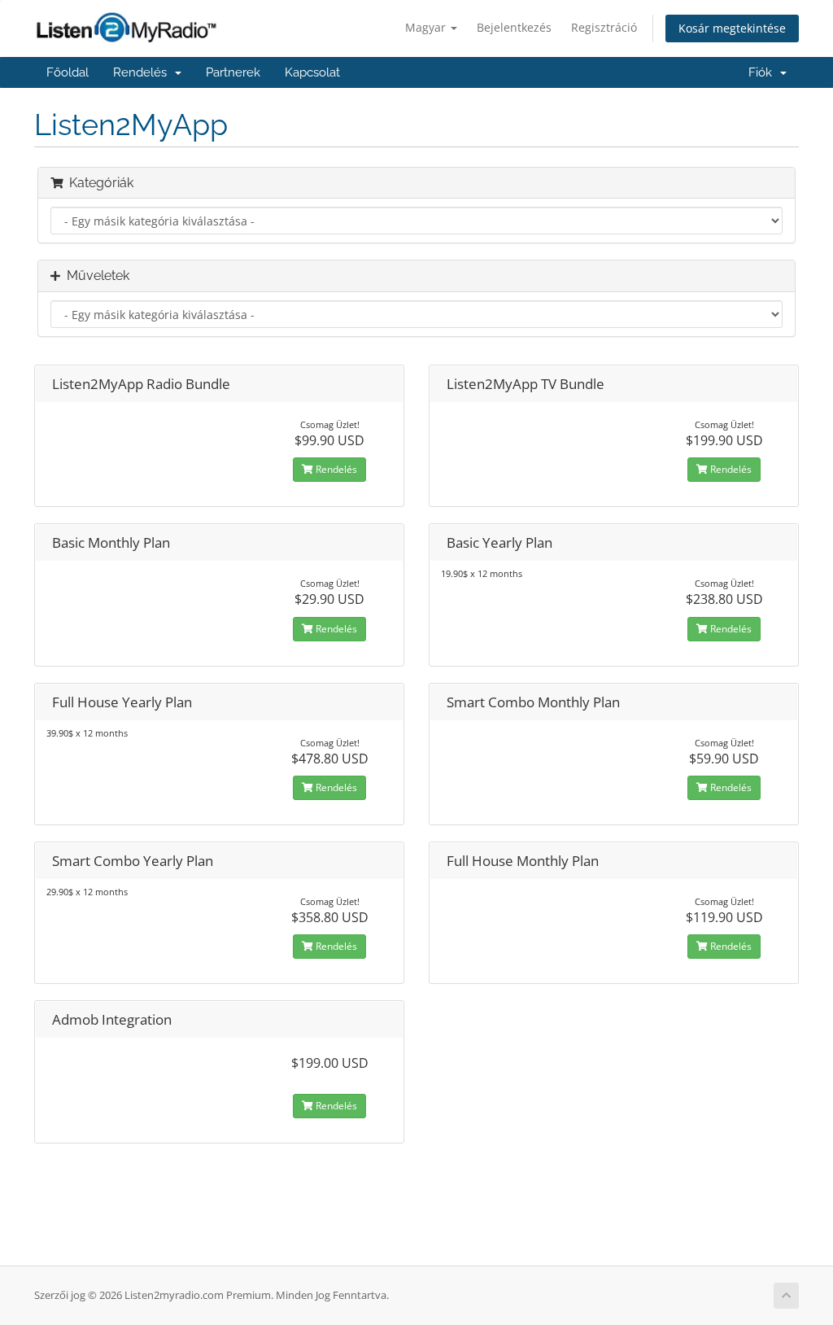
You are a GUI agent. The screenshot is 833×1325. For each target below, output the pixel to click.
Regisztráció (604, 27)
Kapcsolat (312, 72)
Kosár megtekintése (732, 28)
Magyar (427, 27)
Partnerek (233, 72)
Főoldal (67, 72)
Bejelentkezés (514, 27)
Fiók (763, 72)
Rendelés (143, 72)
